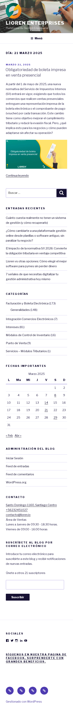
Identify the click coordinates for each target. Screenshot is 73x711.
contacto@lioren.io (18, 515)
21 (46, 410)
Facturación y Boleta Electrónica (27, 303)
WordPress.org (16, 482)
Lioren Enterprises (35, 23)
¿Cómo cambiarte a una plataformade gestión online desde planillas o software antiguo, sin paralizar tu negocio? (36, 235)
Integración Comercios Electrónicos (30, 319)
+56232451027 (17, 510)
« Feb (9, 435)
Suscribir (17, 597)
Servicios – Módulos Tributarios (26, 351)
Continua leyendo (17, 175)
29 (55, 417)
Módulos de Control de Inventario (28, 335)
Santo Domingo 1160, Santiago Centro (31, 505)
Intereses (12, 327)
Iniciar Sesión (14, 458)
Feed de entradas (17, 466)
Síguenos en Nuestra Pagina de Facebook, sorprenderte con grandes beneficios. (36, 658)
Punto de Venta (16, 343)
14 (46, 402)
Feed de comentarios (20, 474)
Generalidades (20, 310)
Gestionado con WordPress (24, 701)
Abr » (18, 435)
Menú (38, 38)
